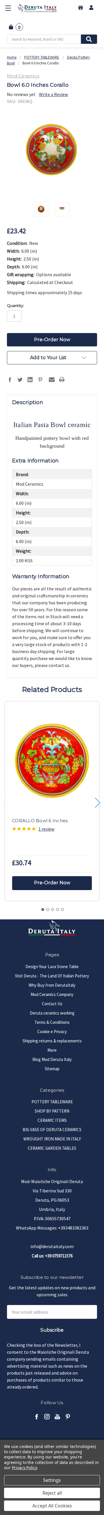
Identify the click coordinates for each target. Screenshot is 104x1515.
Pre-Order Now (52, 882)
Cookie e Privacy (52, 1031)
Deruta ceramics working (52, 1013)
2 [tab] (47, 909)
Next (97, 802)
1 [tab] (42, 909)
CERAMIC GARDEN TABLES (52, 1148)
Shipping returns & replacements (52, 1041)
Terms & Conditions (52, 1022)
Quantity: (15, 305)
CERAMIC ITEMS (52, 1120)
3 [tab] (52, 909)
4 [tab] (57, 909)
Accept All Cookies (52, 1506)
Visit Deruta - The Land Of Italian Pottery (52, 976)
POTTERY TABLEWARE (52, 1101)
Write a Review (53, 94)
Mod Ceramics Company (52, 994)
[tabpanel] (52, 801)
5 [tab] (62, 909)
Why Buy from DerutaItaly (52, 985)
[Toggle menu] (8, 8)
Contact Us (52, 1003)
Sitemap (52, 1068)
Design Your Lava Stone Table (52, 966)
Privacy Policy (24, 1467)
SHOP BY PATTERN (52, 1111)
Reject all (52, 1493)
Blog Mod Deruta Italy (52, 1059)
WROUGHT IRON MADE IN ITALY (52, 1139)
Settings (52, 1480)
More (52, 1050)
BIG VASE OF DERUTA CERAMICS (52, 1129)
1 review (46, 829)
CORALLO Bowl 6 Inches (40, 820)
